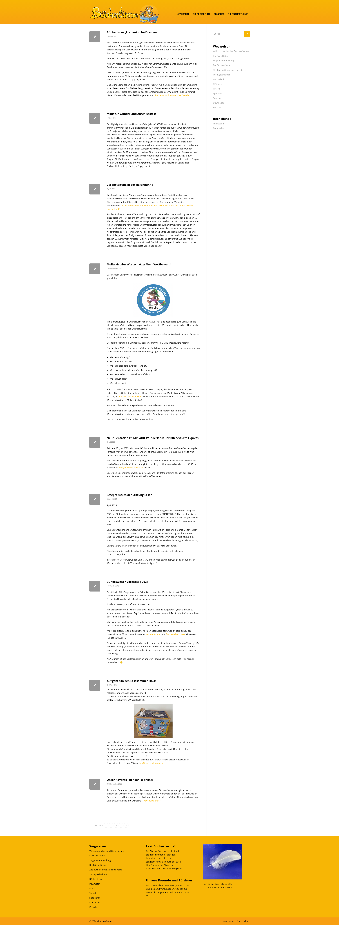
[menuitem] (183, 14)
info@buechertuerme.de (131, 467)
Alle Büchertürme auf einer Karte (229, 70)
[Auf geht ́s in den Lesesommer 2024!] (94, 685)
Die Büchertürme (221, 65)
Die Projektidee (220, 56)
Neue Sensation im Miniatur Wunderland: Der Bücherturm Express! (153, 438)
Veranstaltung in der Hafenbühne (130, 185)
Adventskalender (152, 800)
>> (147, 895)
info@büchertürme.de (130, 396)
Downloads (218, 102)
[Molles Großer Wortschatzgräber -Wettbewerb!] (94, 268)
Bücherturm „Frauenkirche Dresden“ (132, 32)
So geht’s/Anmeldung (223, 60)
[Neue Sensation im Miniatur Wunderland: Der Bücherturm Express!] (94, 442)
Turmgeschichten (222, 74)
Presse (216, 88)
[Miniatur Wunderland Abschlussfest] (94, 118)
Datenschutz (219, 128)
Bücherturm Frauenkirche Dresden (172, 95)
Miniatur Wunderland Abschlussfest (131, 114)
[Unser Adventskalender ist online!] (94, 784)
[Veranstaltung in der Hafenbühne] (94, 189)
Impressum (218, 123)
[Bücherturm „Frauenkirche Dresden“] (94, 36)
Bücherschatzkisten (176, 634)
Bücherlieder (219, 79)
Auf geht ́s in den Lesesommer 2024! (131, 681)
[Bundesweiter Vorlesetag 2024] (94, 586)
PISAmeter (218, 84)
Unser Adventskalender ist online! (130, 780)
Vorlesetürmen (153, 634)
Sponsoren (218, 98)
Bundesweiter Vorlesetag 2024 (127, 582)
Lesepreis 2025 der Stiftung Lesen (129, 495)
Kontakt (217, 107)
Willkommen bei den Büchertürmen (231, 51)
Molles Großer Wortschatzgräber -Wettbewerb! (139, 264)
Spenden (217, 93)
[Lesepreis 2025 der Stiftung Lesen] (94, 499)
